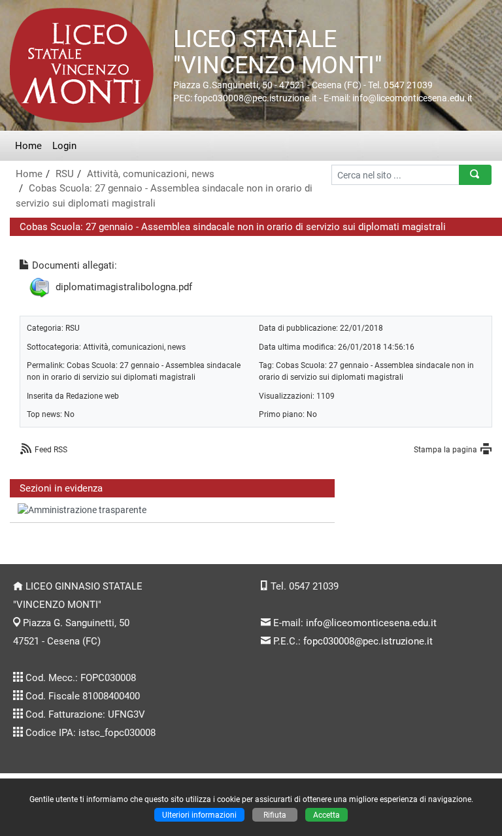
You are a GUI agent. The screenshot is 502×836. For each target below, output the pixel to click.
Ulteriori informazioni (199, 815)
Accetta (326, 815)
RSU (65, 174)
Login (64, 146)
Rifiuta (274, 815)
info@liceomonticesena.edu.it (371, 623)
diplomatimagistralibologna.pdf (124, 287)
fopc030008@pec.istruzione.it (368, 641)
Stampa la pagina (445, 449)
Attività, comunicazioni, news (150, 174)
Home (28, 146)
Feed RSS (51, 449)
